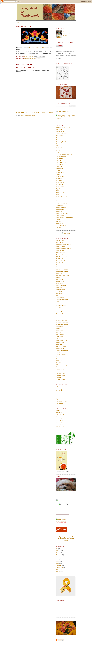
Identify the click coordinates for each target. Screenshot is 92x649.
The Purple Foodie (60, 373)
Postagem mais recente (22, 112)
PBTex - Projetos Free (61, 203)
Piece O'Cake (59, 205)
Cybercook (58, 277)
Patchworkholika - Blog (62, 197)
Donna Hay (59, 287)
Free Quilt (58, 160)
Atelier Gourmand (60, 246)
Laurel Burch (59, 170)
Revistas (58, 569)
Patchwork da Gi (60, 193)
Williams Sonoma (60, 379)
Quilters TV (59, 211)
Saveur (58, 352)
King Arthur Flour (60, 314)
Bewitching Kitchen (61, 259)
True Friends (59, 227)
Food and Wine (60, 297)
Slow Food (58, 359)
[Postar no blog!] (39, 56)
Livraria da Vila (60, 421)
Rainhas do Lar (60, 348)
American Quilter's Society (63, 127)
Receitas (59, 522)
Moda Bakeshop (60, 186)
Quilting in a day (60, 215)
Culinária (58, 551)
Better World (59, 412)
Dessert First (59, 283)
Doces (57, 553)
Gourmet (58, 301)
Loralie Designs (60, 176)
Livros (57, 563)
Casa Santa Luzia (60, 263)
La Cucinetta (59, 318)
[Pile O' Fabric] (66, 233)
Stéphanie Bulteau (60, 361)
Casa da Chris (59, 391)
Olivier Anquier (59, 336)
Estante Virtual (60, 414)
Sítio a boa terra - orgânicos (63, 365)
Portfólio (25, 23)
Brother (58, 137)
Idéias (57, 559)
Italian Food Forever (61, 305)
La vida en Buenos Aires (62, 322)
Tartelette (58, 367)
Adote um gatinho (60, 389)
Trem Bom (58, 377)
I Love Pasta (59, 303)
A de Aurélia (59, 386)
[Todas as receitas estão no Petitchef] (61, 531)
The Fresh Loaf (60, 371)
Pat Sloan (58, 191)
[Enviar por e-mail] (37, 56)
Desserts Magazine (61, 285)
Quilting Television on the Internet (64, 217)
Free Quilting (59, 164)
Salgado (58, 571)
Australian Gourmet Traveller (63, 248)
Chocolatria (59, 267)
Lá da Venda (59, 393)
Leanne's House (60, 172)
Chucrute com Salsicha (62, 269)
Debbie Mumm (59, 146)
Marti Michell (59, 180)
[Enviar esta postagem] (34, 56)
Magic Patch (59, 178)
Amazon (58, 410)
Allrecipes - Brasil (60, 242)
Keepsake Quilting (60, 168)
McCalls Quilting (60, 182)
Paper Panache (60, 188)
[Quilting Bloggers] (62, 111)
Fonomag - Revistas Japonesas (64, 154)
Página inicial (35, 112)
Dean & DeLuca (60, 281)
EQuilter (58, 150)
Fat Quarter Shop (60, 152)
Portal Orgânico (60, 342)
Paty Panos (59, 201)
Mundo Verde (59, 330)
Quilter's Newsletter (61, 207)
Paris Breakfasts (60, 397)
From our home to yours (62, 299)
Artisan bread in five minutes (63, 244)
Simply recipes (60, 356)
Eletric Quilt (59, 148)
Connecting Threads (61, 142)
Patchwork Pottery (60, 195)
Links (57, 561)
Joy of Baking (59, 310)
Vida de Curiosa (60, 403)
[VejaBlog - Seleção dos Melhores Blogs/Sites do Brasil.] (66, 538)
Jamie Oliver (59, 307)
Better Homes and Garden (62, 256)
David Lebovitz (60, 279)
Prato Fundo (59, 344)
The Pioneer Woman (61, 401)
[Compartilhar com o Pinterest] (44, 56)
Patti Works (59, 199)
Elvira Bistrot (59, 293)
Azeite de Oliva (60, 250)
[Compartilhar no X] (40, 56)
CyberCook (63, 522)
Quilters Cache (60, 209)
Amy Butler (59, 129)
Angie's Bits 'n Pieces (61, 133)
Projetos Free (36, 58)
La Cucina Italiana (60, 316)
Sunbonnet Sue (60, 223)
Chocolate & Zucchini (61, 265)
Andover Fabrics (60, 131)
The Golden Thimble (61, 225)
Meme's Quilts (59, 184)
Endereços (58, 555)
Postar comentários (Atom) (28, 115)
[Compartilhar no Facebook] (42, 56)
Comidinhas (59, 273)
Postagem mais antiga (47, 112)
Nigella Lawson (60, 334)
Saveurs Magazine (61, 354)
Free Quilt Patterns (61, 162)
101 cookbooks (60, 240)
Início (18, 23)
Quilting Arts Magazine (62, 213)
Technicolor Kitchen (61, 369)
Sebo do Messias (60, 427)
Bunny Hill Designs (61, 140)
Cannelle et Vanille (60, 261)
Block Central (59, 135)
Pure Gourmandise (61, 346)
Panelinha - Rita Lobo (61, 340)
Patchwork (27, 58)
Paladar (58, 338)
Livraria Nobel (59, 423)
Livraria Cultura (60, 419)
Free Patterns (59, 158)
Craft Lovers (59, 144)
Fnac (57, 417)
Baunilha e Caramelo (61, 254)
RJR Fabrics (59, 221)
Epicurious (58, 295)
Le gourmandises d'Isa (62, 324)
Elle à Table (59, 291)
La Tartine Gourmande (61, 320)
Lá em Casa (59, 395)
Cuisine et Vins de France (62, 275)
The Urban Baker (60, 375)
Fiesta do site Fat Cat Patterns (37, 47)
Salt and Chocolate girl (62, 350)
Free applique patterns (61, 156)
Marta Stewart (59, 326)
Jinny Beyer (59, 166)
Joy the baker (59, 312)
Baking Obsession (60, 252)
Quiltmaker (59, 219)
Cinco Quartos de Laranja (62, 271)
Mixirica (58, 328)
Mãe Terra (58, 332)
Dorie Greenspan (60, 289)
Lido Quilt (58, 174)
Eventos (58, 557)
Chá (57, 549)
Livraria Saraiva (60, 425)
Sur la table (59, 363)
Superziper (58, 399)
